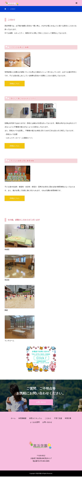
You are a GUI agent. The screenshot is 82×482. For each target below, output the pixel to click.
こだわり (48, 418)
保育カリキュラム (35, 418)
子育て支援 (58, 418)
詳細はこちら (14, 83)
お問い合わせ (41, 402)
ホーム (13, 418)
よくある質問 (35, 422)
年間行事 (68, 418)
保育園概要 (22, 418)
